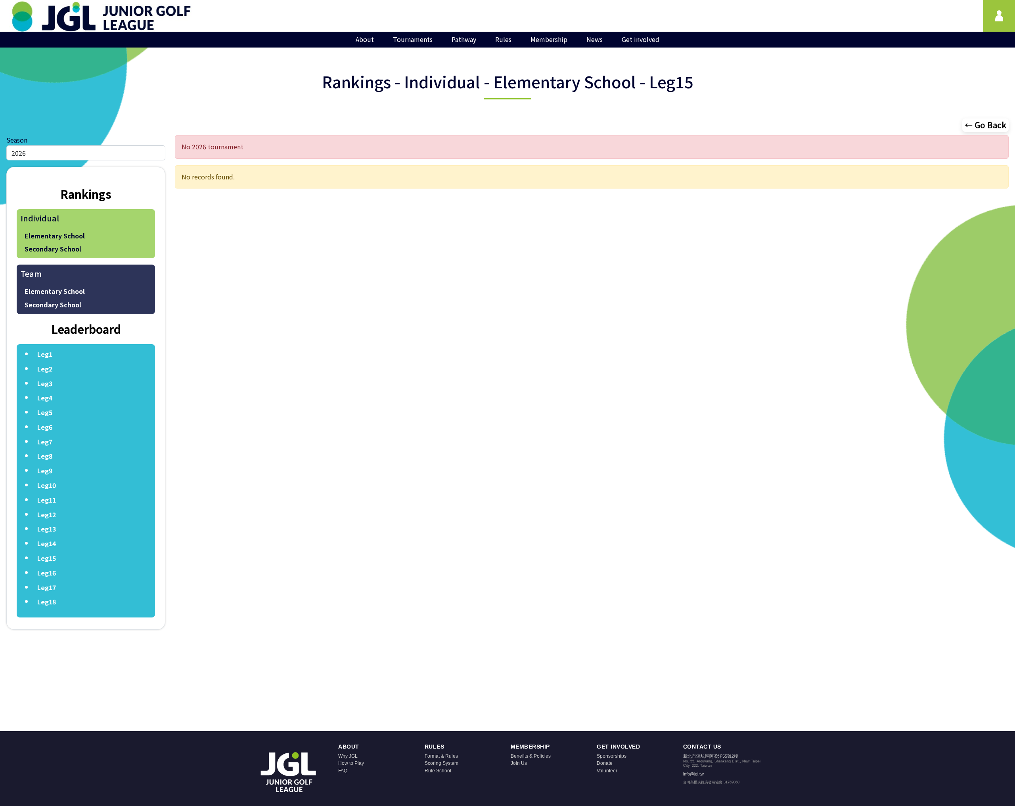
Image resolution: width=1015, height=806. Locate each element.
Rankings (85, 194)
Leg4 (44, 397)
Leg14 (46, 543)
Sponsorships (611, 756)
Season (16, 140)
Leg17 (46, 587)
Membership (548, 39)
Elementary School (55, 235)
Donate (605, 763)
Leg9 (44, 470)
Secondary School (53, 248)
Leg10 (46, 485)
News (594, 39)
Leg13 (46, 529)
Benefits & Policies (531, 756)
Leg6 (44, 427)
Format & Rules (441, 756)
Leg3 (44, 383)
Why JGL (348, 756)
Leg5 (44, 412)
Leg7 (44, 441)
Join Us (519, 763)
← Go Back (985, 125)
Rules (503, 39)
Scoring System (441, 763)
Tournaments (413, 39)
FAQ (342, 771)
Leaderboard (86, 329)
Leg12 (46, 514)
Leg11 (46, 500)
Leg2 (44, 368)
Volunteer (607, 771)
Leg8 (44, 456)
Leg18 (46, 601)
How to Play (351, 763)
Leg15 (46, 558)
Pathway (464, 39)
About (365, 39)
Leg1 (44, 354)
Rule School (438, 771)
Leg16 (46, 572)
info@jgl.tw (693, 774)
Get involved (640, 39)
